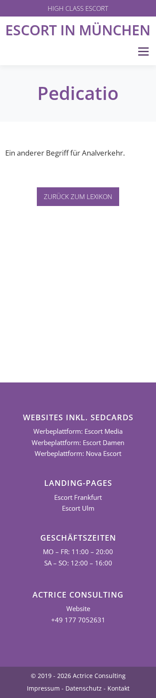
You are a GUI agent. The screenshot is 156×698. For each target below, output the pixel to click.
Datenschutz (83, 688)
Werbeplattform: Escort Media (78, 431)
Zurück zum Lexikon (78, 196)
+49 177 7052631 (78, 620)
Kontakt (118, 688)
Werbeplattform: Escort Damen (78, 442)
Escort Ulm (78, 508)
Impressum (43, 688)
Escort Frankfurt (78, 497)
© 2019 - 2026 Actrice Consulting (78, 675)
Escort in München (77, 29)
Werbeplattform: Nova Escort (78, 453)
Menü (143, 52)
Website (78, 608)
